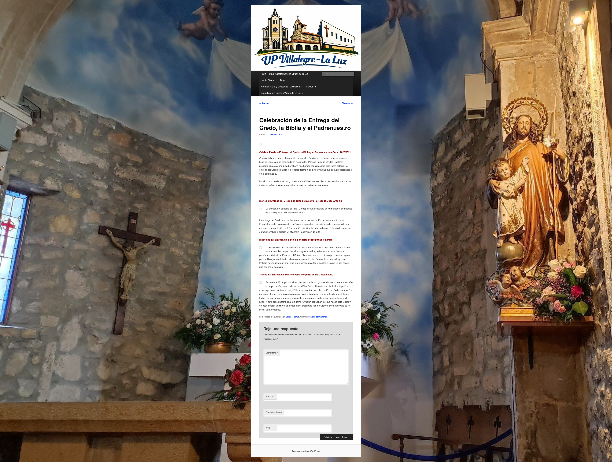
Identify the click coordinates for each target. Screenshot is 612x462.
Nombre (269, 396)
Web (268, 427)
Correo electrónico (274, 412)
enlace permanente (318, 316)
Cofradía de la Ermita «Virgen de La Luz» (282, 92)
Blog (282, 80)
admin (296, 316)
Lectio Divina (267, 80)
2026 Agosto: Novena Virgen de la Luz (288, 73)
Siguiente (347, 103)
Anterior (264, 103)
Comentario (272, 352)
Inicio (263, 73)
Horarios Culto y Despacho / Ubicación (280, 86)
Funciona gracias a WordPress (306, 451)
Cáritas (309, 86)
